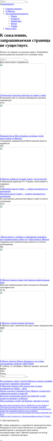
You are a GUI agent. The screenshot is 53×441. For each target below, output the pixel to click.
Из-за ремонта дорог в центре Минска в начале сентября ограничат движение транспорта (26, 382)
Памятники (16, 21)
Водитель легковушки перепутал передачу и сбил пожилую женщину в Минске (23, 397)
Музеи (14, 23)
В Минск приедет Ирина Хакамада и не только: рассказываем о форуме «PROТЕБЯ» (22, 362)
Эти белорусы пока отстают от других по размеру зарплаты (23, 407)
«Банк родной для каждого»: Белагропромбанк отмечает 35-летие (25, 416)
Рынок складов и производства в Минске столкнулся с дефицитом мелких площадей (25, 392)
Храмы (14, 26)
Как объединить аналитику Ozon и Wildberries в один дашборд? (24, 405)
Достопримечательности (16, 13)
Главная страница (13, 9)
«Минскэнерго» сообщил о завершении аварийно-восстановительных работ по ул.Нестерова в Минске (24, 238)
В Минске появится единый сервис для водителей (23, 179)
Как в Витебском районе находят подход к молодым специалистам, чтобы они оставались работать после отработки (25, 410)
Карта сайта (10, 28)
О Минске (10, 11)
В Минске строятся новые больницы (17, 323)
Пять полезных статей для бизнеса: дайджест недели (24, 401)
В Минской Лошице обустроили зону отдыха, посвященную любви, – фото (21, 387)
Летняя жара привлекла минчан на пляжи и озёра (23, 95)
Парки (14, 16)
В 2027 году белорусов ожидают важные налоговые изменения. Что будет (26, 413)
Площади (15, 18)
